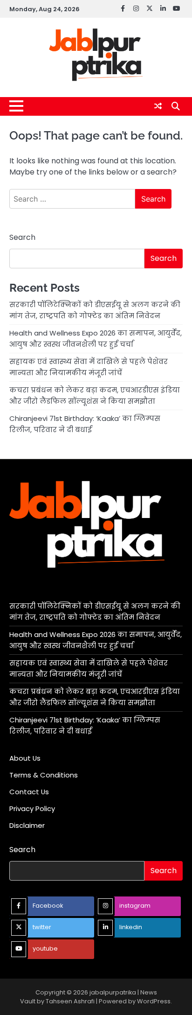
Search (22, 237)
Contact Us (29, 792)
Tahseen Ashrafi (70, 1001)
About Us (25, 758)
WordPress (154, 1001)
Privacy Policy (32, 808)
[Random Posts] (158, 106)
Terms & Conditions (43, 775)
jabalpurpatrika (112, 992)
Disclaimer (27, 825)
